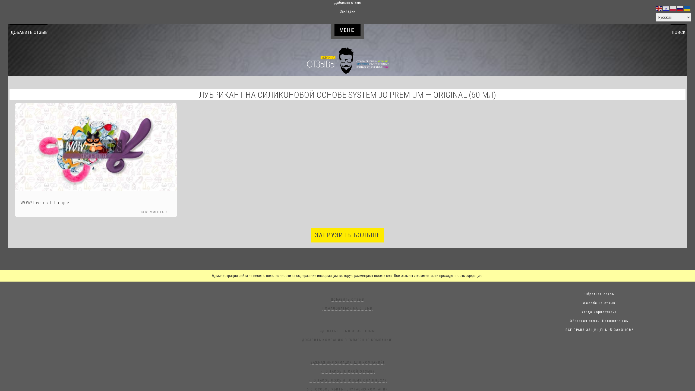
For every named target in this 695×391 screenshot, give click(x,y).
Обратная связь (599, 294)
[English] (659, 8)
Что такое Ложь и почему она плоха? (348, 380)
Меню (347, 30)
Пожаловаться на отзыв (347, 308)
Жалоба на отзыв (599, 303)
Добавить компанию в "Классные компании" (347, 340)
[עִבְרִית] (666, 8)
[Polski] (673, 8)
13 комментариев (156, 212)
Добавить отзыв (29, 32)
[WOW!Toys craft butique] (96, 147)
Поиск (678, 32)
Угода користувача (599, 312)
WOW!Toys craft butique (44, 202)
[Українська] (687, 8)
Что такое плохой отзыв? (348, 371)
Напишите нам (615, 321)
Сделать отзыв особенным (347, 331)
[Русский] (680, 8)
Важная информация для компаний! (347, 362)
